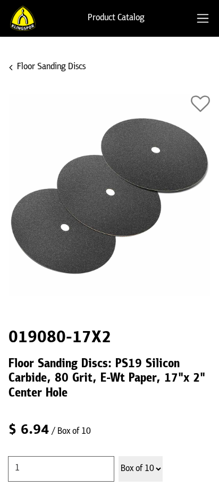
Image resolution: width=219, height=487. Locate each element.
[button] (200, 104)
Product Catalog (116, 18)
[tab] (203, 18)
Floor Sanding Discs (51, 67)
